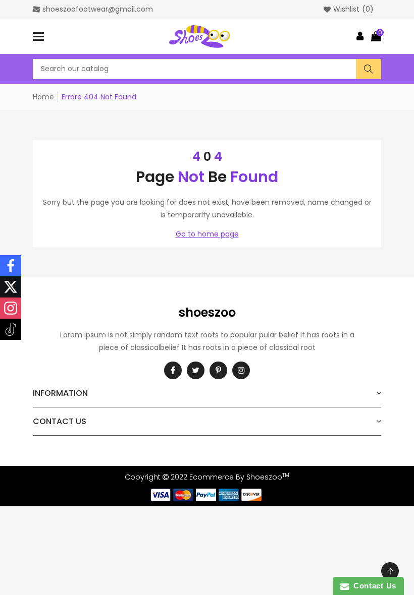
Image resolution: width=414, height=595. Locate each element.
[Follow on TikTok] (10, 329)
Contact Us (372, 585)
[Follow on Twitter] (10, 287)
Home (43, 97)
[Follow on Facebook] (10, 265)
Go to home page (207, 234)
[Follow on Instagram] (10, 308)
